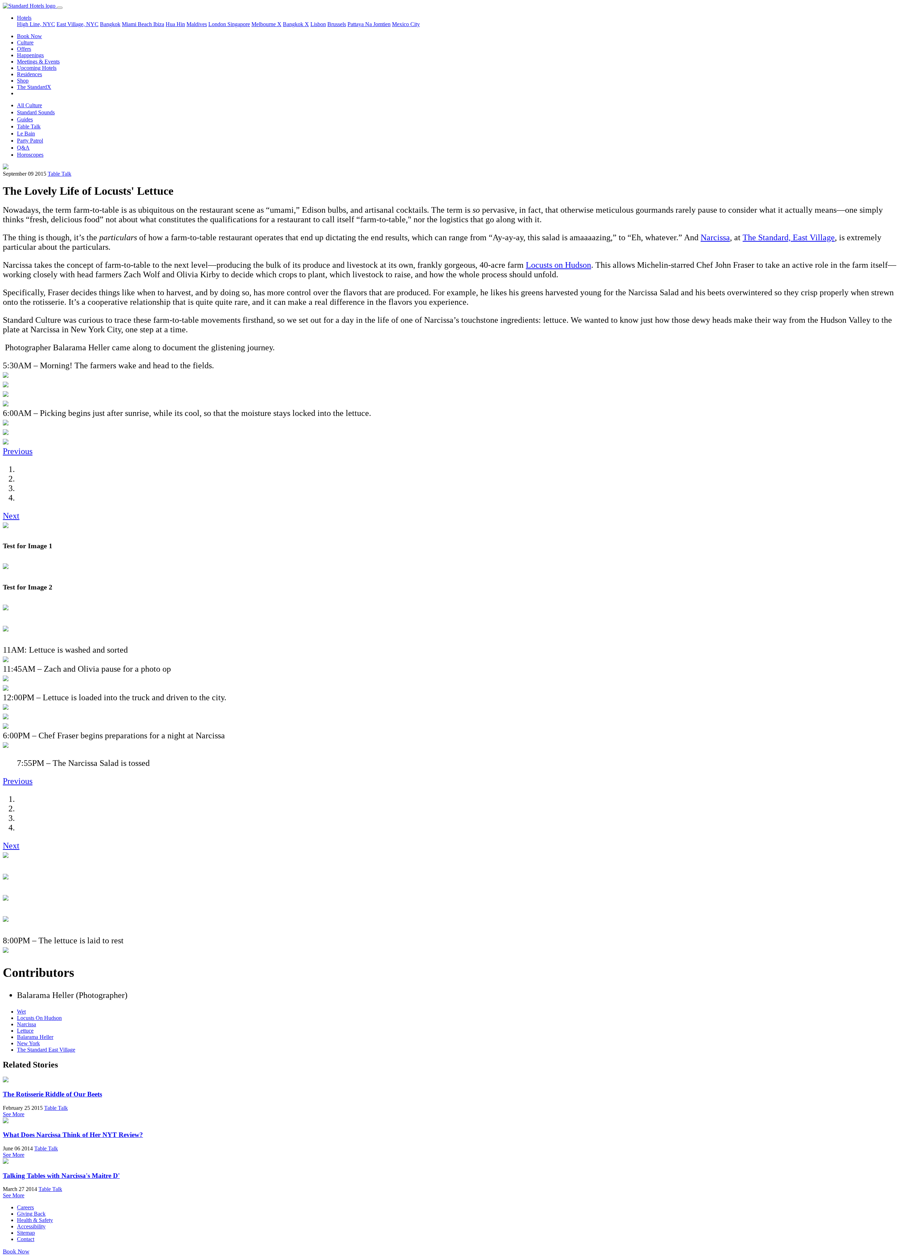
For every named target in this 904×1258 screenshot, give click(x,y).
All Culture (29, 105)
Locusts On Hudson (39, 1018)
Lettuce (25, 1031)
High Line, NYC (36, 24)
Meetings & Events (38, 62)
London (217, 24)
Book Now (29, 36)
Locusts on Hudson (558, 265)
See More (13, 1114)
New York (28, 1043)
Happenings (30, 55)
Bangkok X (296, 24)
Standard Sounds (36, 112)
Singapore (238, 24)
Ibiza (158, 24)
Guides (25, 119)
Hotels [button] (24, 18)
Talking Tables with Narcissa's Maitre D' (61, 1175)
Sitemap (26, 1233)
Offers (24, 49)
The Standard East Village (46, 1050)
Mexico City (406, 24)
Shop (23, 81)
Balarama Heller (35, 1037)
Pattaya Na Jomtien (369, 24)
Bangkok (110, 24)
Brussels (336, 24)
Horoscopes (30, 155)
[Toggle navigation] (60, 8)
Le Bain (26, 134)
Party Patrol (30, 141)
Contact (25, 1239)
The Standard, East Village (789, 237)
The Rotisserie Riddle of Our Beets (52, 1094)
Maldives (196, 24)
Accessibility (31, 1226)
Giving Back (31, 1214)
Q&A (23, 148)
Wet (21, 1012)
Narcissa (715, 237)
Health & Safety (35, 1220)
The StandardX (34, 87)
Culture (25, 43)
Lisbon (318, 24)
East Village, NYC (77, 24)
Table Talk (29, 126)
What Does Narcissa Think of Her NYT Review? (73, 1134)
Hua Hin (175, 24)
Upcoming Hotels (36, 68)
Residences (29, 74)
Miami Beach (137, 24)
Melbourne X (266, 24)
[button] (17, 451)
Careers (25, 1207)
